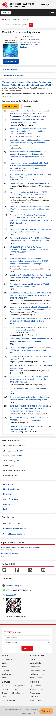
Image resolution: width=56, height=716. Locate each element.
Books (4, 667)
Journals (15, 20)
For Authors (35, 667)
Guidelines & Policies (12, 76)
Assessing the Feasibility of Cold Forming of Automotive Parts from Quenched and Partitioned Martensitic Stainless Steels (30, 131)
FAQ (5, 509)
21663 (19, 456)
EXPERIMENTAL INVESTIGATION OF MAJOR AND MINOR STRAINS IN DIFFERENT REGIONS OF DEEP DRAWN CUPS (31, 295)
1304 (22, 451)
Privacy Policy (35, 700)
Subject (5, 663)
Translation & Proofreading (13, 693)
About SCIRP (37, 655)
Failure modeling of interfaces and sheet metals (29, 183)
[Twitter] (4, 570)
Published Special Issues (14, 528)
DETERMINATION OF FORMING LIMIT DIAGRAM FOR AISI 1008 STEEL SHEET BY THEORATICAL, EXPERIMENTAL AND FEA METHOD (30, 408)
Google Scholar (11, 106)
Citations (23, 47)
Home (7, 20)
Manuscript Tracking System (13, 686)
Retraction (34, 697)
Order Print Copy (10, 499)
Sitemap (5, 670)
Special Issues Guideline (14, 534)
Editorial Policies (36, 663)
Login (6, 12)
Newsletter (8, 494)
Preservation (35, 693)
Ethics (32, 659)
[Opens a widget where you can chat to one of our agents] (46, 711)
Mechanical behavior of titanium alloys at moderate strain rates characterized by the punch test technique (31, 142)
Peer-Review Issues (38, 670)
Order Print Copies (9, 689)
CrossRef (27, 106)
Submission (10, 61)
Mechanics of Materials (9, 554)
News (4, 677)
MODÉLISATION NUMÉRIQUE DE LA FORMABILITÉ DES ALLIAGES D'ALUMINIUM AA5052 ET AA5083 (29, 249)
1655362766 (11, 595)
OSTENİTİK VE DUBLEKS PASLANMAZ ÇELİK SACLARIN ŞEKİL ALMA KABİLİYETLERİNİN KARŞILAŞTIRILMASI (29, 379)
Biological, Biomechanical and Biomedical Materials (20, 547)
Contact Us (8, 504)
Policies (34, 682)
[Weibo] (43, 570)
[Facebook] (17, 570)
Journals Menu (9, 69)
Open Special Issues (12, 523)
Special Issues (36, 677)
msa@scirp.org (32, 44)
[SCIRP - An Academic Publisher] (18, 4)
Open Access (35, 686)
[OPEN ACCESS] (47, 4)
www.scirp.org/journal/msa (30, 42)
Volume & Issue (8, 700)
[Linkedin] (30, 570)
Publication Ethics (37, 689)
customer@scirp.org (14, 585)
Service (6, 682)
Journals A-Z (7, 659)
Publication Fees (37, 674)
